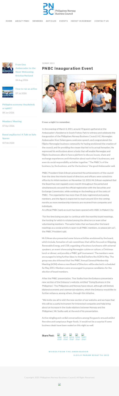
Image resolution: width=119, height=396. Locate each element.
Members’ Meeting (12, 121)
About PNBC (22, 21)
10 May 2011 (48, 63)
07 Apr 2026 (8, 125)
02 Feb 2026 (8, 142)
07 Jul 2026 (20, 93)
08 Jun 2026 (8, 112)
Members (38, 21)
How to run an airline (26, 88)
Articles (51, 21)
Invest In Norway (81, 21)
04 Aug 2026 (21, 80)
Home (9, 21)
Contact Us (102, 21)
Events (63, 21)
